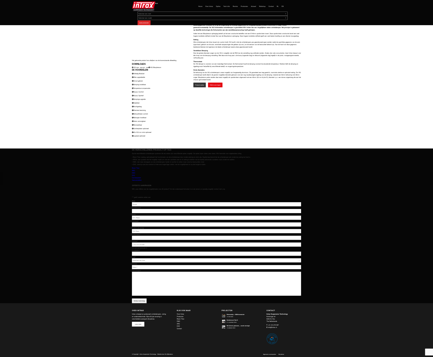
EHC (133, 175)
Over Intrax (180, 314)
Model (134, 214)
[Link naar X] (292, 354)
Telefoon (135, 241)
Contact (179, 328)
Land (134, 257)
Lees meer (138, 324)
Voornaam (135, 221)
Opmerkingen (136, 270)
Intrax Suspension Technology (148, 354)
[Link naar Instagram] (299, 354)
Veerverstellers (137, 180)
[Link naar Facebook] (289, 354)
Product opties (199, 85)
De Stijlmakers (169, 354)
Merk (133, 201)
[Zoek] (287, 6)
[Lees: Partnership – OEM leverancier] (224, 316)
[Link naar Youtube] (296, 354)
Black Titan (135, 168)
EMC (133, 173)
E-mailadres (136, 250)
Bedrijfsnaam (136, 208)
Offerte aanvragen (215, 85)
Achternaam (136, 234)
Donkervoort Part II (232, 320)
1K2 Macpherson (155, 67)
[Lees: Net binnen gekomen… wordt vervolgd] (224, 327)
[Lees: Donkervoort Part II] (224, 321)
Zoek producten (144, 23)
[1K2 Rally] (1, 178)
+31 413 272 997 (273, 325)
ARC (133, 170)
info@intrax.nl (272, 327)
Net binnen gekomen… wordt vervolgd (238, 326)
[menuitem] (200, 6)
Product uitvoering (138, 228)
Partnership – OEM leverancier (235, 314)
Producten (180, 316)
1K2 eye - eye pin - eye (141, 67)
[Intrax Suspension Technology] (144, 6)
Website (134, 264)
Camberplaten (136, 178)
